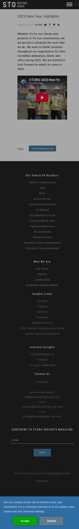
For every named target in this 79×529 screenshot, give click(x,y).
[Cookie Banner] (39, 512)
